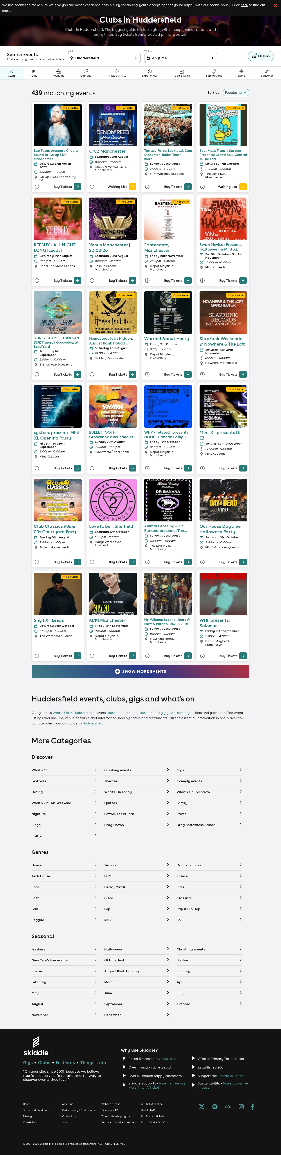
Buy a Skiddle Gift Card (154, 1122)
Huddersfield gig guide (157, 713)
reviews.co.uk (166, 1059)
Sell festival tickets (152, 1116)
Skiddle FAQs (148, 1110)
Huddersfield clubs (122, 713)
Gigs (28, 1062)
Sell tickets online (151, 1104)
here (244, 5)
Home (26, 1104)
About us (67, 1104)
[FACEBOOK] (253, 1107)
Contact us (69, 1116)
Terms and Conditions (36, 1110)
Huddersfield (93, 723)
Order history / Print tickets (78, 1110)
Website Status (110, 1104)
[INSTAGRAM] (241, 1107)
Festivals (65, 1062)
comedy (183, 713)
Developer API (109, 1110)
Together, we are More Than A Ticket (157, 1085)
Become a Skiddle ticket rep (118, 1122)
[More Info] (37, 186)
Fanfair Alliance (230, 1076)
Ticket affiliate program (116, 1116)
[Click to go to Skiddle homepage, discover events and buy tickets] (36, 1046)
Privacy (27, 1116)
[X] (201, 1107)
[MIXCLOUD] (228, 1107)
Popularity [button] (233, 92)
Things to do (93, 1062)
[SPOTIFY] (215, 1107)
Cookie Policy (31, 1122)
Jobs (65, 1122)
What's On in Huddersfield (74, 713)
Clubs (44, 1062)
